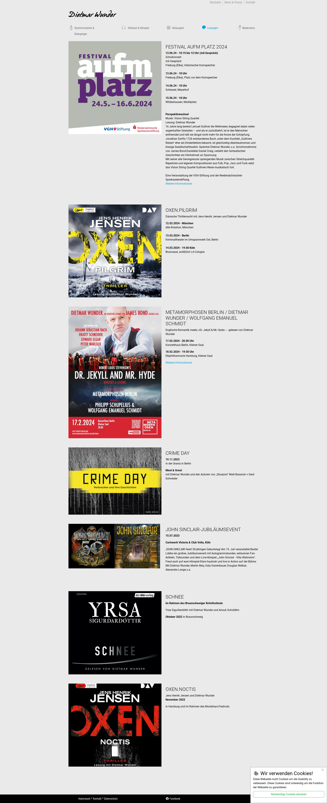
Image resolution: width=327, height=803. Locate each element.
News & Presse (233, 2)
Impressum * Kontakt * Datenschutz (98, 798)
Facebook (174, 798)
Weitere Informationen (179, 183)
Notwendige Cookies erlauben (289, 794)
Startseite (215, 2)
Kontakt (250, 2)
